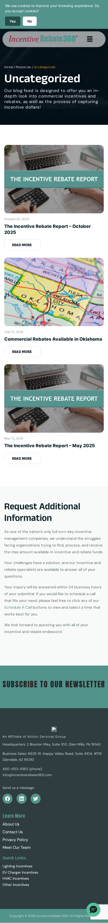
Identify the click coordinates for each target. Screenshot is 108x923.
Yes (13, 21)
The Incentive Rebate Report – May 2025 (49, 445)
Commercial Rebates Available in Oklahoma (53, 339)
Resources (23, 67)
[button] (90, 39)
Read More (22, 245)
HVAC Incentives (16, 878)
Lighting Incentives (17, 866)
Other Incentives (16, 884)
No (29, 21)
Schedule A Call (18, 607)
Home (8, 67)
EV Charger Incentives (20, 872)
